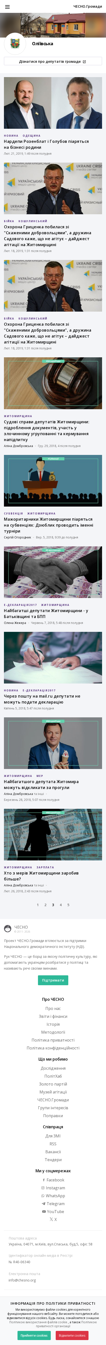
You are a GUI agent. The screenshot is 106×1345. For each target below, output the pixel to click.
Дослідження (53, 1068)
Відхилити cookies (72, 1335)
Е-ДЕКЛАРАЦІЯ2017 (20, 605)
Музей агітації (53, 1092)
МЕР (39, 776)
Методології (53, 1032)
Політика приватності (53, 1040)
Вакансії (53, 1151)
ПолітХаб (53, 1076)
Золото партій (53, 1084)
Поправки (53, 1115)
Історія (53, 1024)
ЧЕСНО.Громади (87, 6)
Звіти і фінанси (53, 1016)
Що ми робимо (53, 1059)
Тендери (53, 1159)
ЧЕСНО (21, 927)
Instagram (55, 1188)
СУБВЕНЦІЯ (13, 513)
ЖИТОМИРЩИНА (18, 416)
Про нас (53, 1008)
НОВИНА (11, 135)
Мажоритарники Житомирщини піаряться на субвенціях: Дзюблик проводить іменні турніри (48, 525)
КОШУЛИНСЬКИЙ (32, 221)
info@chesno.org (22, 1280)
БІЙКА (9, 221)
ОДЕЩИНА (32, 135)
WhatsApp (55, 1195)
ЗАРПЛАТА (45, 867)
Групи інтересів (53, 1107)
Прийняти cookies (34, 1335)
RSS (53, 1144)
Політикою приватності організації (66, 1324)
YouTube (55, 1211)
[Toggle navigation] (7, 6)
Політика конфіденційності (53, 1048)
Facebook (55, 1180)
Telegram (55, 1203)
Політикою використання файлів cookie (38, 1322)
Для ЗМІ (53, 1136)
